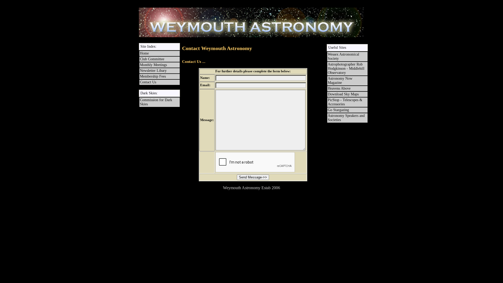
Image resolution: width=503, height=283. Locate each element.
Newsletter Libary (153, 71)
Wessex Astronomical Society (343, 56)
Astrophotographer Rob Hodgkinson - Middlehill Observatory (346, 68)
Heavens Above (339, 88)
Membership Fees (153, 76)
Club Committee (152, 59)
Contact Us (148, 82)
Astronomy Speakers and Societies (346, 118)
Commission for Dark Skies (156, 102)
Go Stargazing (338, 110)
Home (144, 53)
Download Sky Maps (343, 94)
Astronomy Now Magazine (340, 81)
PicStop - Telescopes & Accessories (345, 102)
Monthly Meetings (153, 65)
